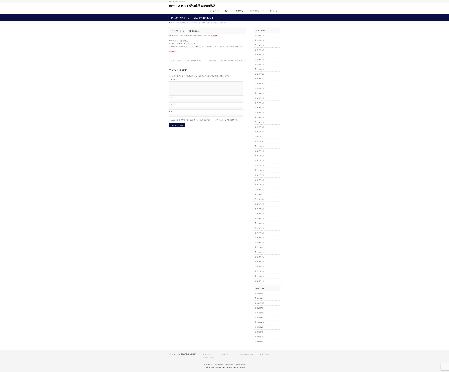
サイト (171, 111)
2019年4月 (260, 55)
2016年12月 (261, 189)
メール (172, 104)
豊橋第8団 (260, 341)
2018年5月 (260, 108)
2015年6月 (260, 271)
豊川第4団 (214, 35)
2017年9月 (260, 146)
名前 (171, 97)
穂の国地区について (268, 354)
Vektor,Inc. (235, 367)
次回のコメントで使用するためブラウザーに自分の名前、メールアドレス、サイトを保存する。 (204, 120)
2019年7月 (260, 40)
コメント (173, 79)
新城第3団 (260, 293)
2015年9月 (260, 262)
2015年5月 (260, 276)
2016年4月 (260, 228)
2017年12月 (261, 132)
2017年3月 (260, 175)
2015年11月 (261, 252)
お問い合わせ (209, 357)
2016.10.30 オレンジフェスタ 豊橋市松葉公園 (185, 60)
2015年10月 (261, 257)
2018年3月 (260, 117)
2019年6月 (260, 45)
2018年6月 (260, 103)
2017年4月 (260, 170)
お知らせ (227, 354)
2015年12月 (261, 247)
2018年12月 (261, 74)
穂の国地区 (260, 303)
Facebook (172, 51)
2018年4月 (260, 112)
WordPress (214, 367)
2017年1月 (260, 185)
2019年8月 (260, 35)
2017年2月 (260, 180)
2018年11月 (261, 79)
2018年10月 (261, 83)
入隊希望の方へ (248, 354)
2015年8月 (260, 266)
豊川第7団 (260, 317)
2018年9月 (260, 88)
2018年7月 (260, 98)
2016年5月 (260, 223)
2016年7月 (260, 214)
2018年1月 (260, 127)
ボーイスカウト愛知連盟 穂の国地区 (192, 5)
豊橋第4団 (260, 332)
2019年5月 (260, 50)
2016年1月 (260, 242)
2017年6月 (260, 161)
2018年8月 (260, 93)
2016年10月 (261, 199)
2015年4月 (260, 281)
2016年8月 (260, 209)
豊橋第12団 (260, 322)
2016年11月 (261, 194)
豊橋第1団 (260, 327)
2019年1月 (260, 69)
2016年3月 (260, 233)
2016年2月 (260, 238)
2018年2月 (260, 122)
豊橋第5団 (260, 337)
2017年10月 (261, 141)
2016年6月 (260, 218)
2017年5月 (260, 165)
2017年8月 (260, 151)
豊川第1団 (260, 308)
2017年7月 (260, 156)
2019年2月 (260, 64)
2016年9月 (260, 204)
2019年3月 (260, 59)
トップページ (209, 354)
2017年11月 (261, 137)
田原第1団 (260, 298)
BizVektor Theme (224, 367)
